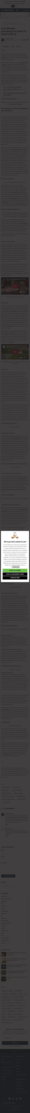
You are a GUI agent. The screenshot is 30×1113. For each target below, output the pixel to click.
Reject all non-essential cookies (15, 574)
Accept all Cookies (15, 570)
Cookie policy (16, 566)
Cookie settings (15, 578)
